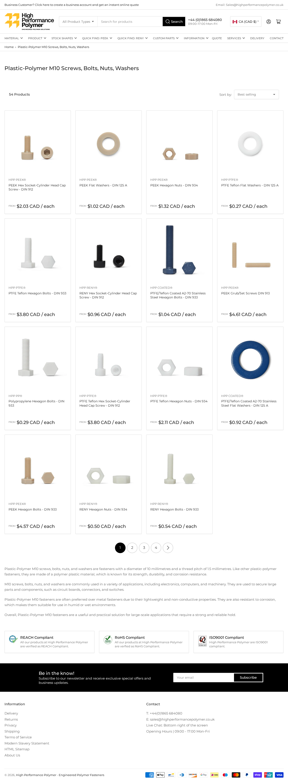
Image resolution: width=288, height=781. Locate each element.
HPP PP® (15, 396)
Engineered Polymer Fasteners (81, 775)
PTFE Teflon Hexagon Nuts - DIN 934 (178, 401)
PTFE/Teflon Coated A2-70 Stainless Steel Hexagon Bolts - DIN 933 (178, 295)
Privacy (10, 725)
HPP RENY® (88, 287)
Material (11, 38)
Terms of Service (18, 737)
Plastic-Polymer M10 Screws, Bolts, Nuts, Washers (53, 47)
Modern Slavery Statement (26, 743)
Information (194, 38)
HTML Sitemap (16, 749)
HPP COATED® (161, 287)
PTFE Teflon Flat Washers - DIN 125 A (250, 185)
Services (234, 38)
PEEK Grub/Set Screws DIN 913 (245, 293)
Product (35, 38)
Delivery (257, 38)
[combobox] (142, 21)
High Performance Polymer (36, 775)
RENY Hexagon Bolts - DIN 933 (174, 509)
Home (9, 47)
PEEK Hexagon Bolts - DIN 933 (33, 509)
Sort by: (225, 94)
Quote (217, 38)
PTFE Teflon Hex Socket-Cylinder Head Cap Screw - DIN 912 (104, 403)
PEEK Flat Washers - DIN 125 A (103, 185)
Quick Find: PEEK (95, 38)
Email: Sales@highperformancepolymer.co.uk (250, 5)
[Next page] (168, 548)
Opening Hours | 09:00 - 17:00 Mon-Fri (178, 731)
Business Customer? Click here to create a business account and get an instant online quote (71, 5)
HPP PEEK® (17, 179)
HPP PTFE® (229, 179)
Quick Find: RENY (130, 38)
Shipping (12, 731)
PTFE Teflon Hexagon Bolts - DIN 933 (37, 293)
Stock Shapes (62, 38)
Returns (11, 719)
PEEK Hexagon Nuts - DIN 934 (174, 185)
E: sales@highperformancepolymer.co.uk (180, 719)
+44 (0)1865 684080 (205, 20)
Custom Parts (164, 38)
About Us (12, 755)
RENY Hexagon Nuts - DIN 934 (103, 509)
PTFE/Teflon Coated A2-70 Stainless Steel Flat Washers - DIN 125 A (249, 403)
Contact (277, 38)
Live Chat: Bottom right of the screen (177, 725)
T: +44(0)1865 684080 (164, 713)
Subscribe (248, 677)
